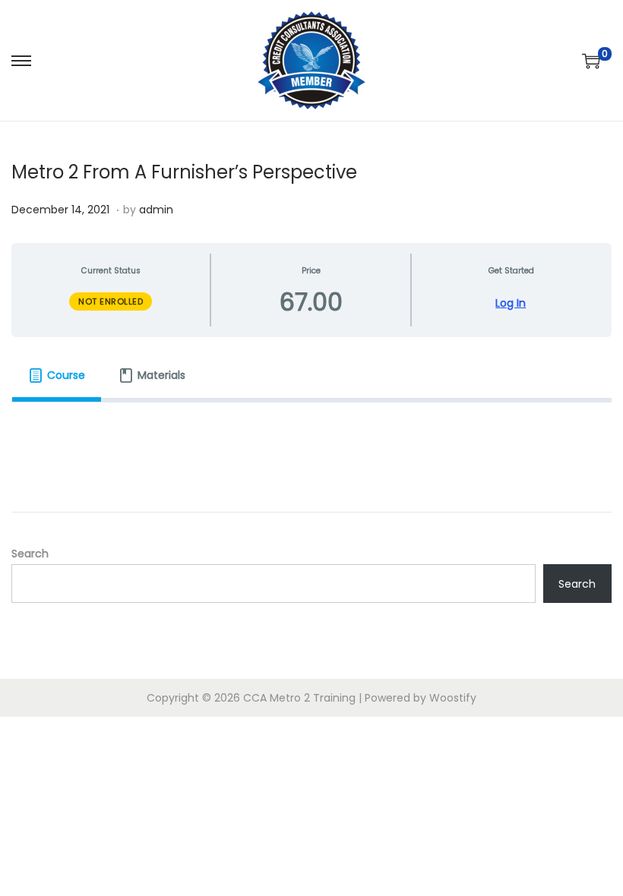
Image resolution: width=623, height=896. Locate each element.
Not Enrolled (110, 301)
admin (156, 209)
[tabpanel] (311, 423)
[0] (591, 61)
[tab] (56, 375)
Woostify (452, 697)
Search (30, 553)
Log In (510, 304)
